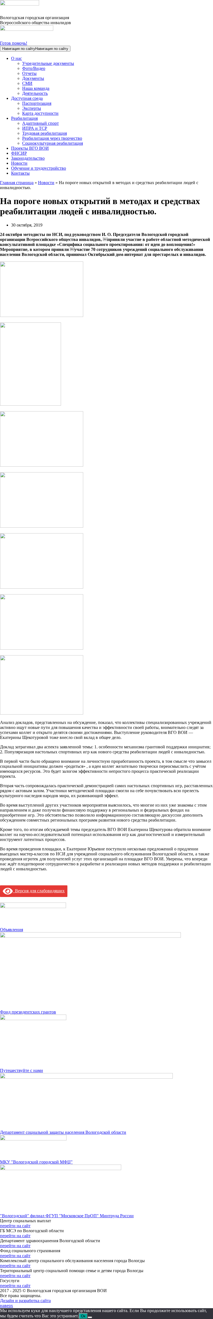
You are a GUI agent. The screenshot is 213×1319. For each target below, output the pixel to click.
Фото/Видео (33, 68)
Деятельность (35, 93)
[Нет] (90, 1317)
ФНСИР (19, 153)
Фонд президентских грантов (28, 1012)
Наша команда (35, 88)
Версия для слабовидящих (39, 890)
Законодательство (28, 158)
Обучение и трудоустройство (38, 168)
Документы (33, 78)
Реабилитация (24, 118)
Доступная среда (27, 98)
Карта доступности (40, 113)
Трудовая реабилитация (44, 133)
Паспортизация (36, 103)
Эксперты (31, 108)
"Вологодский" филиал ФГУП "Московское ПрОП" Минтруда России (67, 1215)
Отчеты (29, 73)
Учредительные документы (48, 63)
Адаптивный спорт (40, 123)
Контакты (20, 173)
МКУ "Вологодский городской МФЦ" (36, 1162)
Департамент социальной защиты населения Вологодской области (63, 1132)
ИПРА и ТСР (34, 128)
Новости (19, 163)
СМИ (27, 83)
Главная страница (17, 182)
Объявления (11, 929)
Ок (83, 1316)
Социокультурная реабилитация (52, 143)
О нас (16, 58)
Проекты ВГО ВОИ (30, 148)
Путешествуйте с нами (21, 1070)
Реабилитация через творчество (52, 138)
